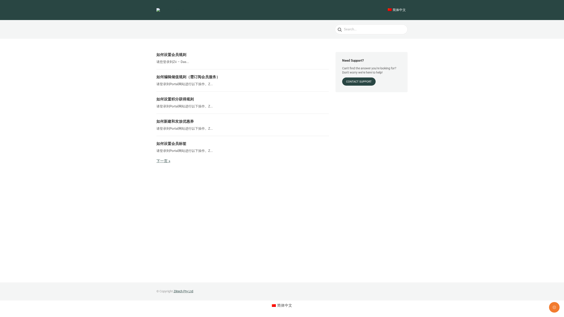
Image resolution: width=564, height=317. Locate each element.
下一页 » (163, 161)
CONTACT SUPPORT (359, 81)
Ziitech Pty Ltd (183, 291)
